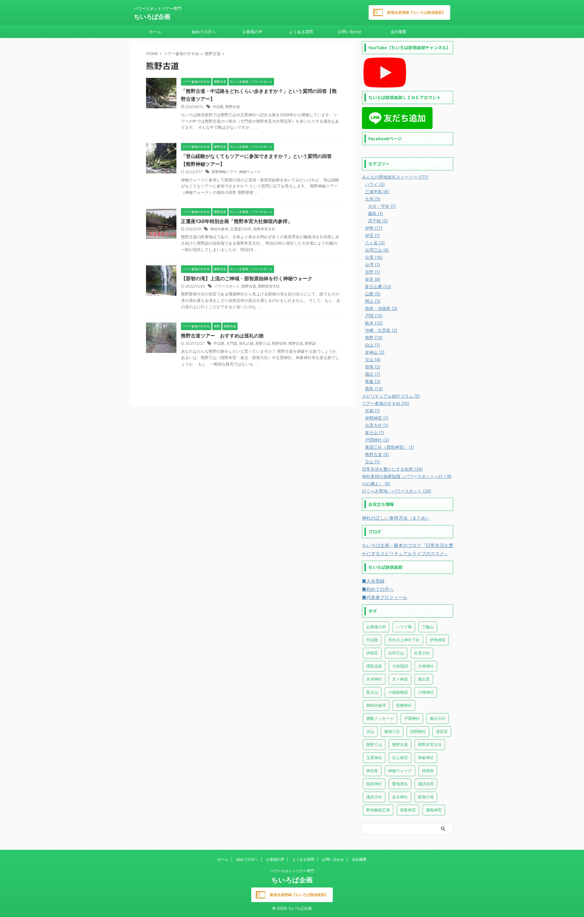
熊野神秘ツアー (224, 171)
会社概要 (398, 31)
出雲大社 (422, 652)
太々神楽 (400, 679)
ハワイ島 (404, 626)
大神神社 (426, 666)
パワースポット (227, 286)
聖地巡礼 (400, 783)
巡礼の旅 (246, 343)
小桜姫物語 (398, 692)
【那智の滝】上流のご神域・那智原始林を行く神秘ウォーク (246, 278)
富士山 (372, 692)
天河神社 (374, 679)
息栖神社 (404, 705)
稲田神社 (374, 783)
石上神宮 (400, 757)
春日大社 (438, 718)
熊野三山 (262, 343)
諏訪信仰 (426, 783)
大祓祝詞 (400, 666)
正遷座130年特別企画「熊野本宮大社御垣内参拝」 (236, 221)
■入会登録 (373, 581)
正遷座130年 (241, 229)
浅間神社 (418, 731)
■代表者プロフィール (384, 597)
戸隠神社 (412, 718)
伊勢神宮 (438, 639)
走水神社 (400, 796)
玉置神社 (374, 757)
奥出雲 (424, 679)
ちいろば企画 (152, 16)
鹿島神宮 (434, 809)
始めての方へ (204, 31)
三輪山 (428, 626)
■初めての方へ (378, 589)
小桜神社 (426, 692)
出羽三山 (396, 652)
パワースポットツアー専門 (292, 871)
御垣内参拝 (219, 229)
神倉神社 (426, 757)
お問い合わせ (350, 31)
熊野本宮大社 (264, 229)
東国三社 (392, 731)
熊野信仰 (279, 343)
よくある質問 (301, 31)
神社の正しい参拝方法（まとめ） (396, 518)
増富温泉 (374, 666)
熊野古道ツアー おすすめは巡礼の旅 (222, 336)
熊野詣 (310, 343)
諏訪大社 (374, 796)
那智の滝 (426, 796)
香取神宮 (408, 809)
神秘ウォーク (250, 171)
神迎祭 (428, 770)
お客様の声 (252, 31)
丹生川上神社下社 (404, 639)
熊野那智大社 (269, 286)
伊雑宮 (372, 652)
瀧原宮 (442, 731)
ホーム (155, 31)
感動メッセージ (380, 718)
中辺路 (218, 106)
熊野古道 (232, 106)
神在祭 (372, 770)
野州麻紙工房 (378, 809)
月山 (370, 731)
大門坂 (231, 343)
